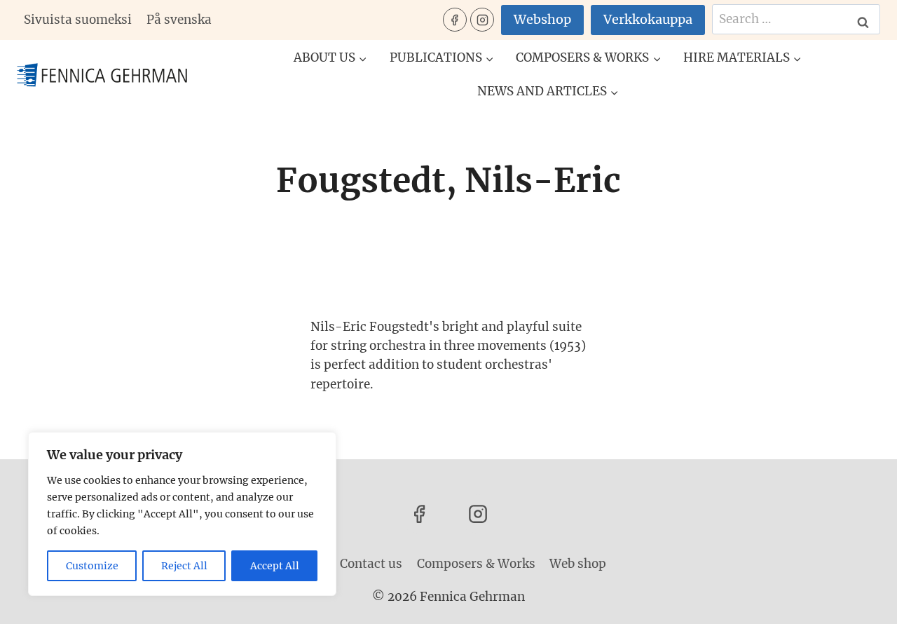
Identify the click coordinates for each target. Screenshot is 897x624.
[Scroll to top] (861, 602)
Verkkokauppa (647, 19)
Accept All (274, 565)
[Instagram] (482, 20)
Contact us (371, 563)
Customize (92, 565)
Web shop (577, 563)
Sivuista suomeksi (78, 19)
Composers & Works (476, 563)
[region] (182, 514)
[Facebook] (455, 20)
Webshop (542, 19)
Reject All (184, 565)
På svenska (179, 19)
